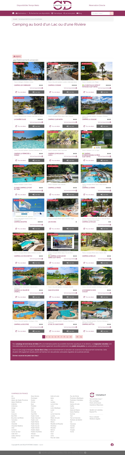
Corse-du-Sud (15, 431)
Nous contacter (94, 417)
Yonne (72, 431)
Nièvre (53, 430)
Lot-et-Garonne (55, 414)
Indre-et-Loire (55, 396)
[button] (21, 92)
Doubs (33, 400)
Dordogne (34, 398)
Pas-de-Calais (55, 437)
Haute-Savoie (35, 426)
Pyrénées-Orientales (76, 400)
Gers (32, 410)
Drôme (33, 402)
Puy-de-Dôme (74, 396)
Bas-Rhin (14, 416)
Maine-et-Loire (55, 418)
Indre (32, 437)
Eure (32, 404)
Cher (12, 428)
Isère (52, 398)
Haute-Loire (34, 420)
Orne (52, 436)
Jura (52, 400)
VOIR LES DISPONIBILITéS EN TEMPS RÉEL (62, 453)
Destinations (22, 13)
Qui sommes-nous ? (96, 399)
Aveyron (14, 414)
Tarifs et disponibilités (36, 88)
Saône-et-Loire (74, 404)
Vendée (72, 426)
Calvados (14, 420)
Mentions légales (95, 419)
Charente (14, 424)
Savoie (72, 408)
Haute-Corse (35, 416)
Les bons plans (70, 13)
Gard (32, 408)
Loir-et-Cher (54, 404)
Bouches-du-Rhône (17, 418)
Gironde (33, 412)
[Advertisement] (62, 41)
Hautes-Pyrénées (36, 431)
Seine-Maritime (74, 412)
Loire (52, 406)
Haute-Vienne (35, 428)
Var (71, 422)
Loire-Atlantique (55, 408)
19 (81, 337)
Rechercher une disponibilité (40, 13)
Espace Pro (93, 412)
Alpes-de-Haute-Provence (19, 400)
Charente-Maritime (17, 426)
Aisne (13, 398)
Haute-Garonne (35, 418)
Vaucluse (73, 424)
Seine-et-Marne (75, 410)
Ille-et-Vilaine (35, 436)
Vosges (72, 430)
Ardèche (14, 404)
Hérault (33, 433)
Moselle (53, 428)
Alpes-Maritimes (16, 402)
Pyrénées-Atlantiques (76, 398)
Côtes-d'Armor (15, 436)
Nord (52, 431)
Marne (52, 422)
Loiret (52, 410)
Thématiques (57, 13)
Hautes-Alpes (35, 430)
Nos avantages (94, 401)
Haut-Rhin (34, 414)
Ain (12, 396)
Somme (72, 414)
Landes (53, 402)
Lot (52, 412)
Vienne (72, 428)
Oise (52, 433)
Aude (13, 412)
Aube (13, 410)
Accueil (15, 19)
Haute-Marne (35, 422)
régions (18, 56)
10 (70, 337)
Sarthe (72, 406)
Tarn (71, 416)
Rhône (72, 402)
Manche (53, 420)
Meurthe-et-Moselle (57, 424)
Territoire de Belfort (76, 420)
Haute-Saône (35, 424)
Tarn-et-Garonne (75, 418)
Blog (80, 13)
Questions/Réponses (96, 405)
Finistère (33, 406)
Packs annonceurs (95, 403)
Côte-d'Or (14, 433)
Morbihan (53, 426)
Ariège (13, 408)
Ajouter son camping (96, 410)
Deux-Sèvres (35, 396)
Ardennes (14, 406)
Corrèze (13, 430)
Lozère (53, 416)
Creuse (13, 437)
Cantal (13, 422)
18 (77, 337)
